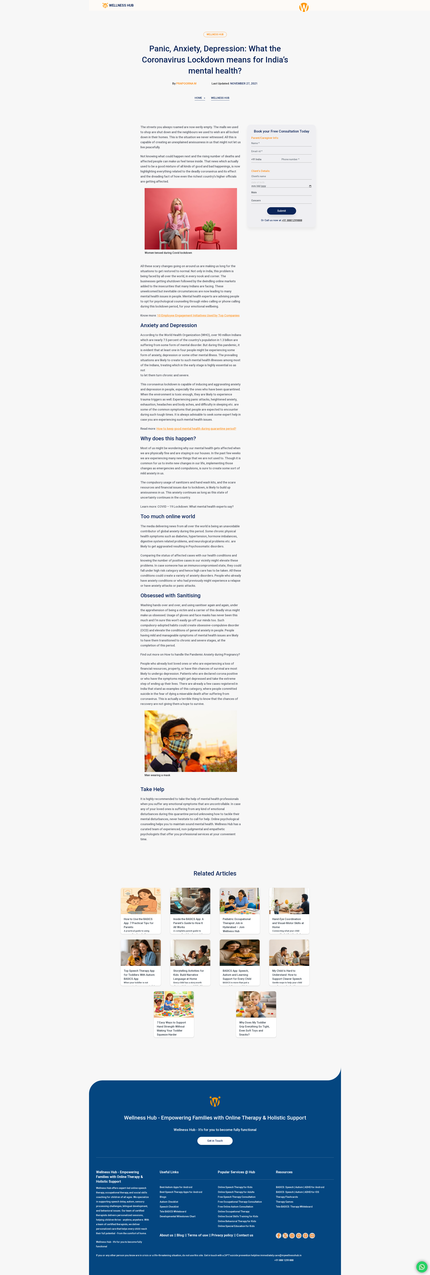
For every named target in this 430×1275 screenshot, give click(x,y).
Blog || (182, 1235)
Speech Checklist (169, 1206)
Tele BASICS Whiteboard (173, 1211)
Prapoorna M (186, 83)
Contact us (244, 1235)
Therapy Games (284, 1201)
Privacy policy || (223, 1235)
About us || (168, 1235)
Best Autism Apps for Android (176, 1187)
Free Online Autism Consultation (235, 1206)
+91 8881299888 (292, 220)
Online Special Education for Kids (236, 1226)
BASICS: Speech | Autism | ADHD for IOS (297, 1192)
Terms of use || (199, 1235)
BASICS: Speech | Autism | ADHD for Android (300, 1187)
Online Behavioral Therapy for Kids (237, 1221)
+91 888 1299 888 (283, 1260)
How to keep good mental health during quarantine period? (196, 428)
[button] (141, 911)
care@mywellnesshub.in (288, 1255)
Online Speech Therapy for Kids (235, 1187)
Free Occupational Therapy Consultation (240, 1201)
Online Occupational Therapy (233, 1211)
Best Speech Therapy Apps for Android (181, 1192)
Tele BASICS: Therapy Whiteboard (294, 1206)
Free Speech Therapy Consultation (236, 1197)
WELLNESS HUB (121, 5)
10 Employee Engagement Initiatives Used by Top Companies (198, 315)
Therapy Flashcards (287, 1197)
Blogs (163, 1197)
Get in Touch (215, 1140)
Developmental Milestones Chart (177, 1216)
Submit (281, 210)
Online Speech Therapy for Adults (236, 1192)
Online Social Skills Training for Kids (238, 1216)
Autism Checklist (169, 1201)
